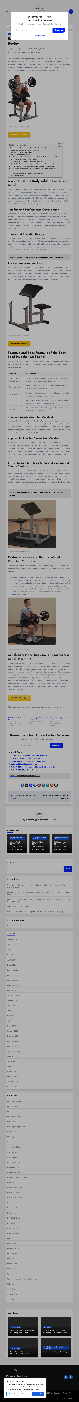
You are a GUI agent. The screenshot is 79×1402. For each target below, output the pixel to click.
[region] (25, 1388)
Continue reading (39, 35)
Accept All (37, 1394)
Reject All (25, 1394)
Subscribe (59, 30)
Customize (12, 1394)
